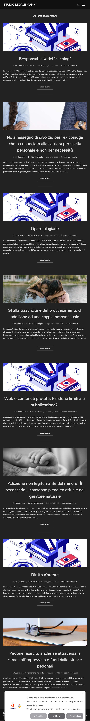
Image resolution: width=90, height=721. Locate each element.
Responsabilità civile (35, 673)
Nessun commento (69, 65)
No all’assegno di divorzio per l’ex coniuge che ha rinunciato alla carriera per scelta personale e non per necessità (45, 143)
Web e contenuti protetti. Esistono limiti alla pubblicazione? (45, 401)
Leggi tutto (46, 87)
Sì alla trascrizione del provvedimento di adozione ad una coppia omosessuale (45, 313)
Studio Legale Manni (20, 4)
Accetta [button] (39, 716)
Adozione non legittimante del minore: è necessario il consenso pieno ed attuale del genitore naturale (45, 489)
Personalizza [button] (75, 716)
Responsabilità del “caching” (45, 58)
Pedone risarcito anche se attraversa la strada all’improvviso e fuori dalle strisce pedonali (45, 659)
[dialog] (45, 706)
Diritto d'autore (35, 65)
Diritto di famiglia (35, 157)
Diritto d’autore (45, 574)
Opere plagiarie (45, 228)
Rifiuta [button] (57, 716)
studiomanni (20, 65)
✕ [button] (82, 694)
